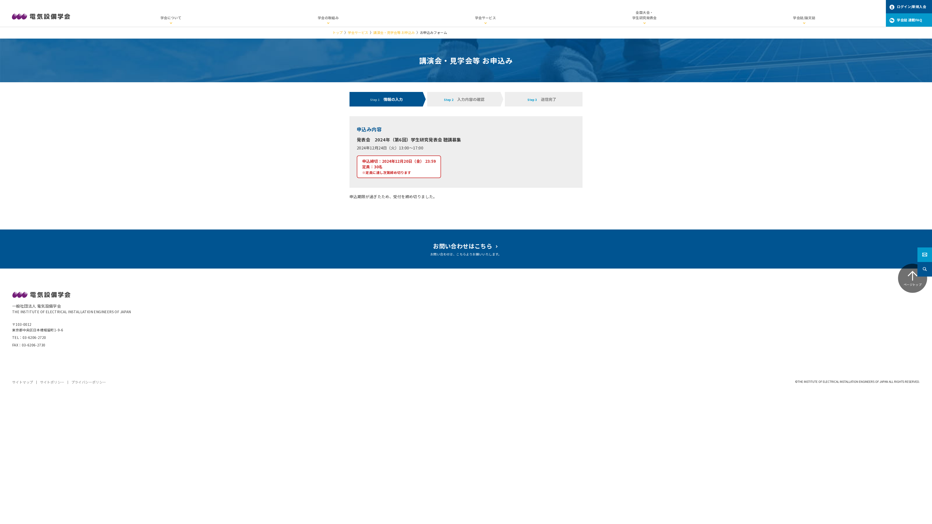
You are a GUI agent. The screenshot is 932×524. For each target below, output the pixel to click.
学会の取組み (328, 17)
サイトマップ (22, 382)
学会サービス (485, 17)
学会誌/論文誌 (804, 17)
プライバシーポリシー (88, 382)
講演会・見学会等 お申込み (394, 32)
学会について (170, 17)
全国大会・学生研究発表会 (644, 15)
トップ (338, 32)
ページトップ (913, 284)
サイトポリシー (52, 382)
